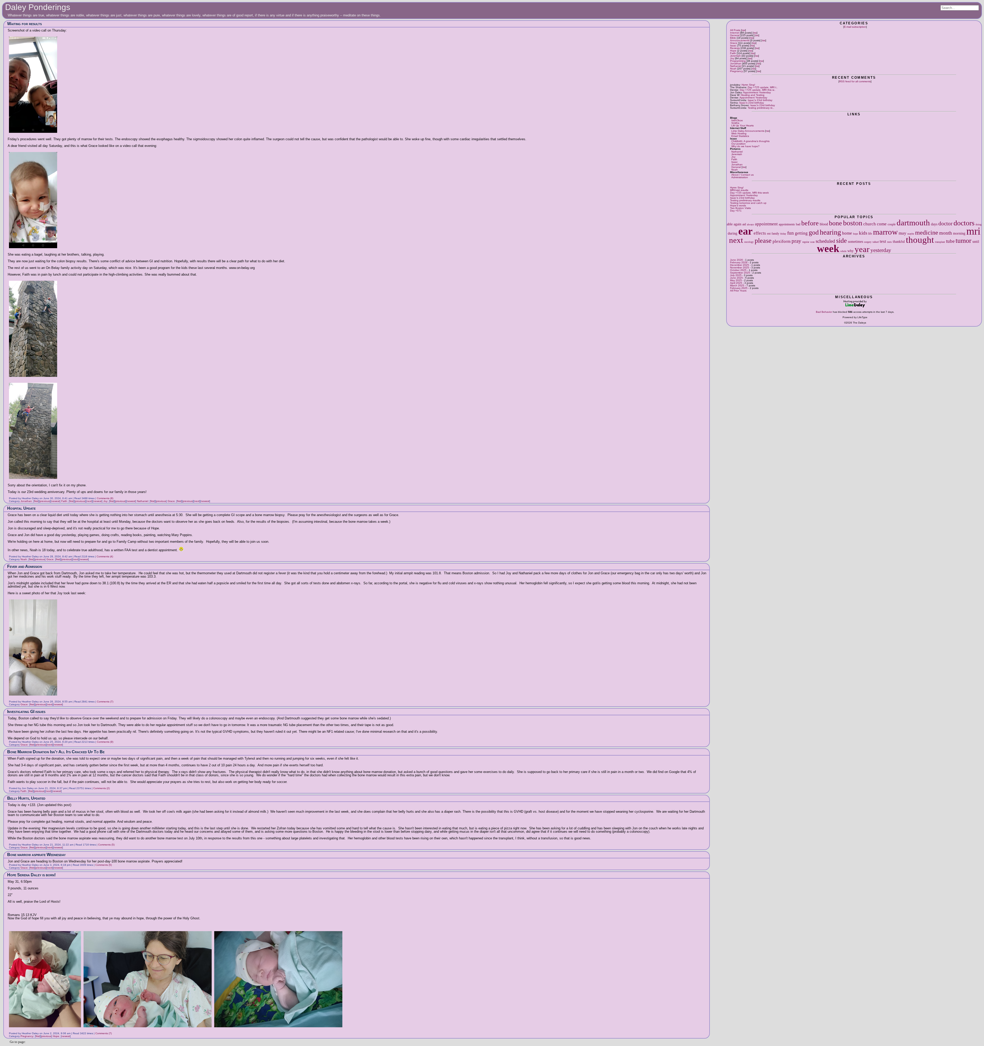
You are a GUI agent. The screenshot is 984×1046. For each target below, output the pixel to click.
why (850, 251)
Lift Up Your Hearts (742, 125)
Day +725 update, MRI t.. (763, 87)
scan (812, 241)
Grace (733, 43)
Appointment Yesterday (757, 92)
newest (55, 501)
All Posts (735, 30)
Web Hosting (738, 133)
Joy (732, 58)
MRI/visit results (739, 190)
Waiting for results (24, 24)
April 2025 (736, 282)
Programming (738, 60)
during (732, 233)
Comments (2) (101, 788)
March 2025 (737, 285)
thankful (899, 241)
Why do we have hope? (745, 146)
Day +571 (736, 210)
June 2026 (736, 259)
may (902, 233)
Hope (733, 50)
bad (798, 224)
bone (835, 223)
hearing (830, 232)
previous (45, 501)
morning (959, 233)
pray (796, 241)
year (862, 249)
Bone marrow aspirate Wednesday (36, 854)
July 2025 (736, 275)
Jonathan (735, 63)
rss (743, 30)
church (869, 224)
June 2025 (736, 277)
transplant (940, 241)
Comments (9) (105, 498)
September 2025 (740, 272)
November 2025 (739, 267)
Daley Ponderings (37, 7)
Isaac (733, 45)
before (810, 223)
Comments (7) (105, 701)
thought (920, 240)
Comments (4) (105, 556)
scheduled (825, 241)
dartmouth (913, 222)
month (945, 233)
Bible (733, 37)
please (763, 240)
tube (950, 241)
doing (978, 224)
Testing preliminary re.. (761, 107)
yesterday (880, 250)
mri (973, 231)
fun (790, 233)
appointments (787, 224)
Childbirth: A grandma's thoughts (750, 141)
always (750, 224)
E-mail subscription (855, 26)
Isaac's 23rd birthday (760, 100)
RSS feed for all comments (855, 81)
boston (852, 223)
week (828, 248)
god (814, 232)
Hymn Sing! (748, 84)
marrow (885, 232)
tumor (963, 240)
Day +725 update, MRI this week (749, 192)
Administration (739, 177)
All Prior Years (738, 290)
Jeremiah (735, 55)
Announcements (740, 40)
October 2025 (738, 270)
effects (760, 233)
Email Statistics (740, 136)
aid (744, 224)
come (882, 224)
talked (876, 241)
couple (892, 224)
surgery (868, 241)
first (36, 501)
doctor (945, 223)
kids (863, 233)
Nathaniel (735, 66)
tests (889, 241)
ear (745, 231)
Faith (733, 53)
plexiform (782, 241)
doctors (964, 223)
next (736, 240)
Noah (733, 68)
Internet (734, 32)
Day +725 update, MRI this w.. (757, 89)
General (735, 35)
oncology (749, 241)
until (975, 241)
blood (824, 224)
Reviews (735, 48)
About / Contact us (742, 174)
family (775, 233)
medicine (926, 232)
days (934, 224)
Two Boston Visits (740, 208)
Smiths (735, 123)
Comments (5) (106, 844)
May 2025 (736, 280)
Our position (738, 143)
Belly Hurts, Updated (26, 798)
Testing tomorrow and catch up (748, 203)
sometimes (855, 241)
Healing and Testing (752, 95)
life (870, 233)
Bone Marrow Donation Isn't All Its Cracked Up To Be (56, 752)
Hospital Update (21, 508)
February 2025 (738, 288)
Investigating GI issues (26, 711)
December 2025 (739, 265)
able (730, 224)
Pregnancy (736, 71)
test (883, 241)
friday (783, 233)
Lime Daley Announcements (747, 130)
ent (769, 233)
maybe (910, 233)
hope (855, 233)
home (847, 233)
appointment (766, 224)
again (737, 224)
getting (801, 233)
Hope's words (738, 205)
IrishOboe (737, 120)
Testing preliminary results (745, 200)
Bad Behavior (824, 311)
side (841, 240)
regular (805, 241)
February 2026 (738, 262)
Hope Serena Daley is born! (31, 875)
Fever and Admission (24, 566)
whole (843, 251)
